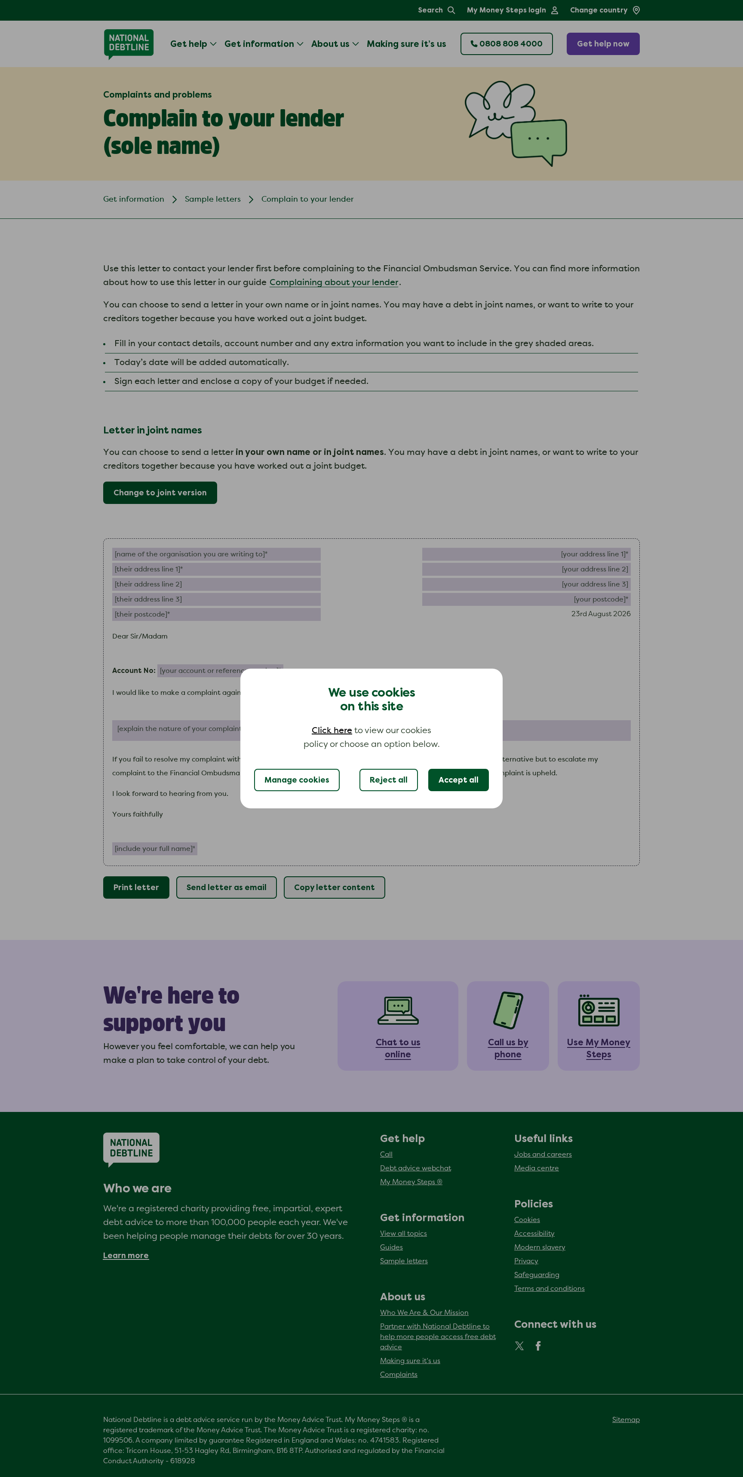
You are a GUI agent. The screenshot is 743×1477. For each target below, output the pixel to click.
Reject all (389, 780)
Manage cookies (296, 780)
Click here (332, 730)
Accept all (459, 780)
